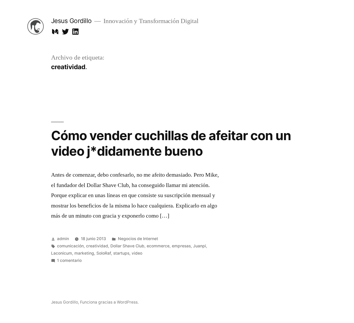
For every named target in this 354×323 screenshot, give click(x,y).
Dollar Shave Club (127, 245)
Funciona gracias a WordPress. (109, 302)
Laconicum (61, 253)
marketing (84, 253)
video (137, 253)
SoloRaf (103, 253)
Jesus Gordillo (71, 21)
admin (63, 238)
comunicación (70, 245)
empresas (181, 245)
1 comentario (69, 260)
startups (121, 253)
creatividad (97, 245)
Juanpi (199, 245)
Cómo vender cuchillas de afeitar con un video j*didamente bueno (171, 143)
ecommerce (158, 245)
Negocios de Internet (138, 238)
